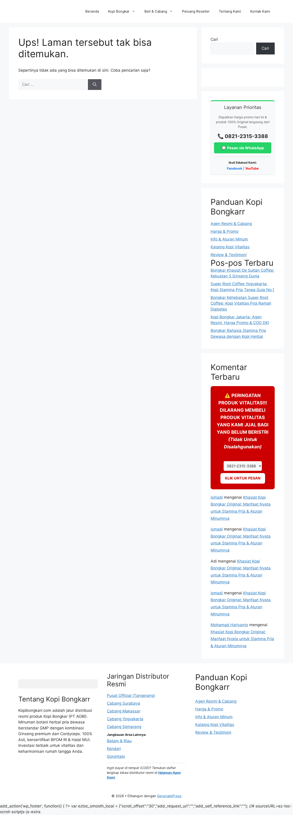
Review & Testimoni (229, 254)
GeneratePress (169, 796)
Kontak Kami (260, 11)
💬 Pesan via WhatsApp (243, 148)
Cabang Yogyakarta (125, 719)
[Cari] (94, 84)
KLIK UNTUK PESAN (242, 478)
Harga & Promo (225, 231)
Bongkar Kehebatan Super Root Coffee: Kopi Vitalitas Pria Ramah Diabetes (241, 303)
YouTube (252, 168)
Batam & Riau (119, 741)
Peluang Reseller (196, 11)
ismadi (217, 497)
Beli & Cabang (155, 11)
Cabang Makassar (123, 711)
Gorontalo (116, 756)
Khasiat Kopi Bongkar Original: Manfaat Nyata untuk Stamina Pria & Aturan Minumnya (242, 639)
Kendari (114, 748)
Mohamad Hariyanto (229, 625)
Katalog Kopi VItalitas (230, 247)
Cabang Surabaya (123, 703)
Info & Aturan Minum (229, 239)
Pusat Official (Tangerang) (131, 695)
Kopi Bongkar (119, 11)
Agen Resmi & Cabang (231, 223)
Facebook (234, 168)
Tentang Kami (230, 11)
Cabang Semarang (124, 726)
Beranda (92, 11)
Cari (214, 39)
